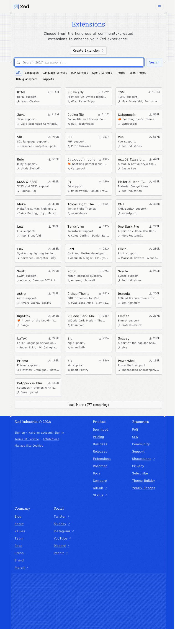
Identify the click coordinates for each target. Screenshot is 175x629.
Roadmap (100, 466)
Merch (21, 568)
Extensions (102, 459)
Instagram (64, 531)
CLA (135, 437)
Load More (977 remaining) (88, 405)
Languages (32, 72)
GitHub (100, 488)
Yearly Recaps (143, 488)
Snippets (48, 79)
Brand (19, 560)
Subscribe (140, 473)
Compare (100, 481)
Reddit (61, 553)
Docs (97, 473)
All (18, 72)
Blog (18, 516)
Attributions (51, 439)
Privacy (138, 466)
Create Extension (86, 50)
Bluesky (62, 524)
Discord (61, 546)
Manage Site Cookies (29, 445)
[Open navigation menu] (159, 6)
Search (154, 62)
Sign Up (20, 432)
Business (100, 444)
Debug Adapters (27, 79)
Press (19, 553)
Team (19, 538)
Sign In (59, 432)
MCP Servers (79, 72)
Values (20, 531)
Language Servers (55, 72)
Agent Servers (102, 72)
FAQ (135, 429)
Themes (120, 72)
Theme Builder (143, 481)
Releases (100, 451)
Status (100, 495)
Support (138, 451)
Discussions (143, 459)
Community (141, 444)
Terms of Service (27, 439)
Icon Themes (137, 72)
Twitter (61, 516)
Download (100, 429)
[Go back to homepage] (21, 6)
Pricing (98, 437)
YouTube (62, 538)
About (19, 524)
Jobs (18, 546)
